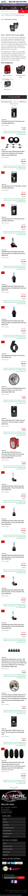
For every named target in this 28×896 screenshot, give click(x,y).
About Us (5, 822)
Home (4, 819)
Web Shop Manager (23, 891)
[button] (11, 788)
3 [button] (15, 789)
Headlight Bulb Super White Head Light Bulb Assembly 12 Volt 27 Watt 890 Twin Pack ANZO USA (13, 557)
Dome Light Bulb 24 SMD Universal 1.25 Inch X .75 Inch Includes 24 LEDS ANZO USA (13, 732)
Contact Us (6, 836)
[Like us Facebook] (12, 881)
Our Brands (6, 825)
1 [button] (12, 789)
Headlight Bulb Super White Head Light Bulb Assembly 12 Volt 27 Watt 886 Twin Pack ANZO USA (13, 626)
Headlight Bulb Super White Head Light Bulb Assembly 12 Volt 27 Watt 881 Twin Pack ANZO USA (13, 591)
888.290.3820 (7, 804)
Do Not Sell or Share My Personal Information (11, 895)
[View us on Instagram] (15, 881)
